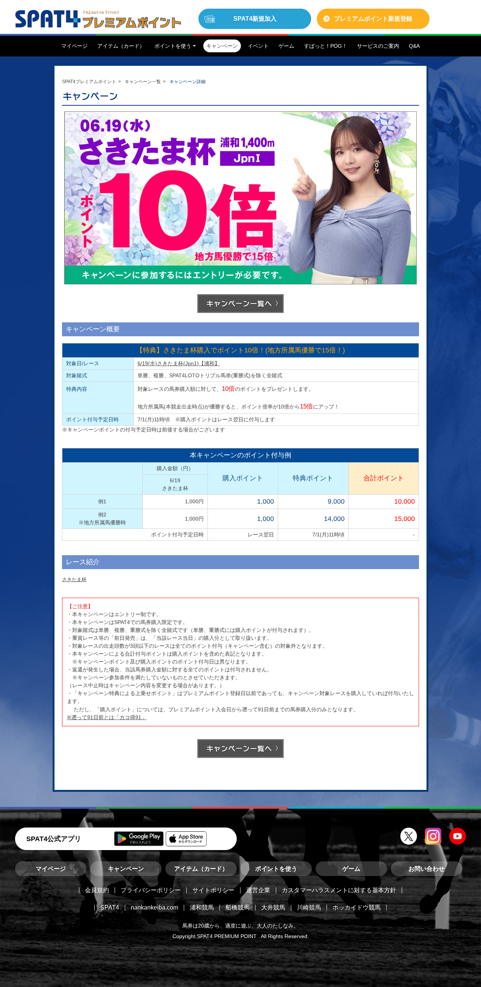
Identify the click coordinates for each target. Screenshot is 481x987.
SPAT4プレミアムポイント (89, 81)
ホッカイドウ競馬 (357, 907)
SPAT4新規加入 (255, 18)
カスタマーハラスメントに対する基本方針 (339, 890)
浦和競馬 (202, 907)
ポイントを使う (276, 869)
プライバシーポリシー (151, 890)
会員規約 (97, 890)
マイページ (51, 869)
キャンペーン (126, 869)
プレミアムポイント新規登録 (373, 18)
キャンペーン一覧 (143, 81)
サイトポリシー (213, 890)
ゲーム (351, 869)
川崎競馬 (309, 907)
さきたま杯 (74, 579)
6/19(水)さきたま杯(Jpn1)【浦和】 (179, 363)
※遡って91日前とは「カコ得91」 (107, 717)
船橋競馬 (237, 907)
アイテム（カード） (201, 869)
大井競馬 (273, 907)
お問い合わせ (426, 869)
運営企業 (258, 890)
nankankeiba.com (154, 907)
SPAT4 (109, 907)
